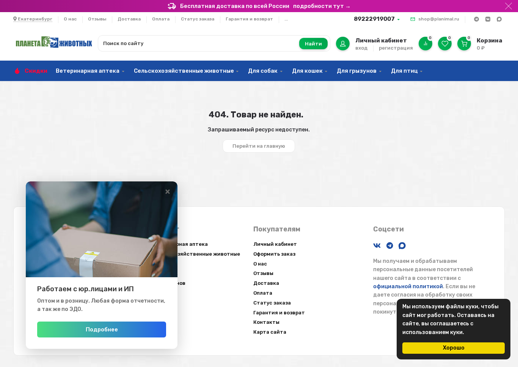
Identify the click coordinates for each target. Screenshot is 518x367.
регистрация (396, 48)
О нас (70, 19)
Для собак (263, 70)
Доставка (129, 19)
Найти (313, 44)
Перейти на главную (258, 146)
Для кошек (307, 70)
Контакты (266, 322)
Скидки (36, 70)
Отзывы (97, 19)
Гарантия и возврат (249, 19)
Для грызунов (357, 70)
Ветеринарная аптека (87, 70)
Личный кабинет (275, 244)
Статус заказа (197, 19)
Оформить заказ (274, 254)
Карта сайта (269, 332)
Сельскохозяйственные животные (184, 70)
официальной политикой (408, 286)
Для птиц (404, 70)
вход (361, 48)
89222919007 (374, 19)
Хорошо (454, 348)
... (286, 19)
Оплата (161, 19)
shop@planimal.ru (438, 19)
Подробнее (102, 329)
